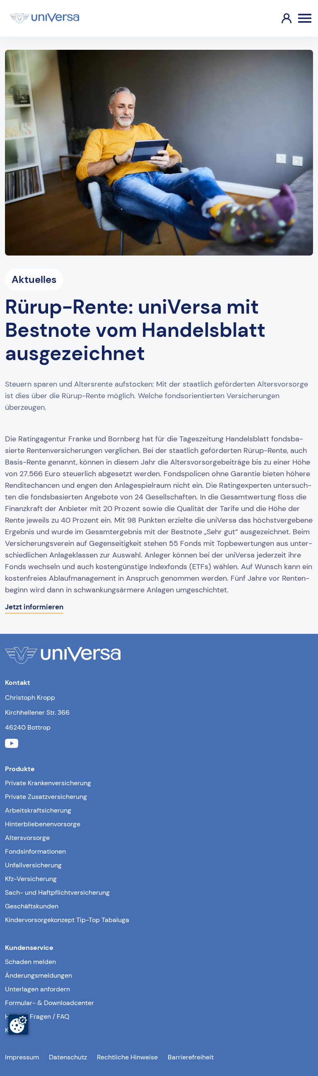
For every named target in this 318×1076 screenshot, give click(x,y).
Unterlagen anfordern (37, 989)
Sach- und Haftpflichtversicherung (57, 892)
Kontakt (16, 1030)
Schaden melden (30, 961)
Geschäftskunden (31, 906)
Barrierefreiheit (191, 1057)
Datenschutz (68, 1057)
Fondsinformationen (35, 851)
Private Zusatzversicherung (46, 796)
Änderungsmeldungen (38, 975)
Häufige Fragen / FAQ (37, 1016)
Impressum (22, 1057)
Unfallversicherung (33, 865)
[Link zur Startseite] (44, 18)
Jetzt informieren (34, 606)
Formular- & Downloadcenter (49, 1002)
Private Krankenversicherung (48, 783)
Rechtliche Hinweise (127, 1057)
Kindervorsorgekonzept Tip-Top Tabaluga (67, 919)
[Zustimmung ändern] (18, 1025)
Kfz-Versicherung (31, 878)
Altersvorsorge (27, 837)
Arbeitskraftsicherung (38, 810)
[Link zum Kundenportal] (280, 18)
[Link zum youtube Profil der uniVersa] (11, 744)
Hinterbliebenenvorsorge (42, 824)
